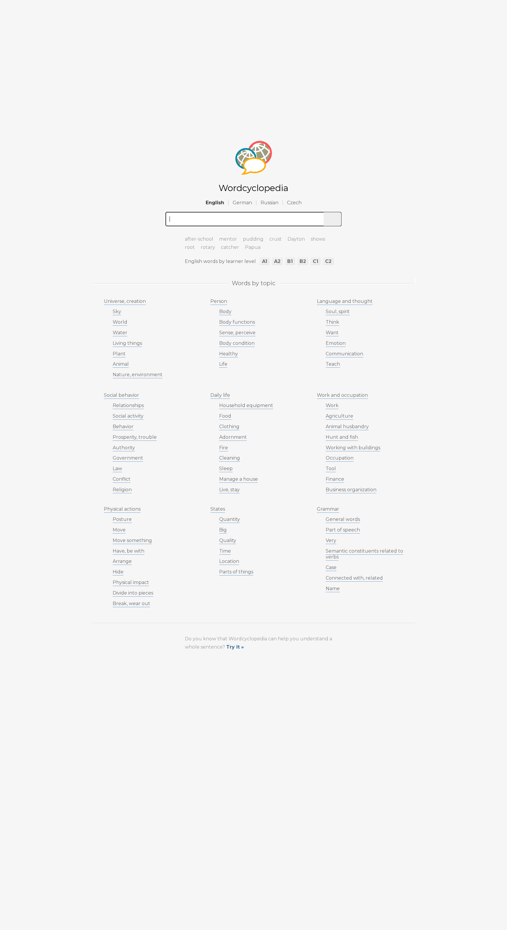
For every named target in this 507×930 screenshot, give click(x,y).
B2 (303, 261)
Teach (333, 364)
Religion (122, 489)
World (120, 322)
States (217, 509)
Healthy (228, 354)
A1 (264, 261)
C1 (315, 261)
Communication (344, 354)
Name (333, 588)
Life (223, 364)
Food (225, 416)
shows (318, 239)
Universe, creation (125, 301)
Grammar (328, 509)
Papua (253, 247)
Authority (124, 447)
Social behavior (121, 395)
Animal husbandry (347, 426)
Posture (122, 519)
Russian (269, 202)
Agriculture (339, 416)
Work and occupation (342, 395)
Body (225, 311)
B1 (290, 261)
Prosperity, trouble (135, 437)
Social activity (128, 416)
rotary (208, 247)
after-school (199, 239)
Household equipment (246, 405)
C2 (328, 261)
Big (223, 530)
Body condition (237, 343)
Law (117, 468)
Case (331, 567)
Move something (132, 540)
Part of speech (343, 530)
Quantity (229, 519)
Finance (335, 479)
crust (275, 239)
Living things (127, 343)
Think (332, 322)
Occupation (340, 458)
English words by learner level (220, 261)
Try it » (235, 647)
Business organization (351, 489)
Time (225, 551)
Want (332, 332)
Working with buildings (353, 447)
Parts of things (236, 572)
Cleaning (229, 458)
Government (128, 458)
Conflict (122, 479)
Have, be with (128, 551)
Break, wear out (131, 603)
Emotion (336, 343)
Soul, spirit (338, 311)
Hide (118, 572)
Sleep (226, 468)
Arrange (122, 561)
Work (332, 405)
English (215, 202)
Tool (331, 468)
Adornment (233, 437)
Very (331, 540)
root (190, 247)
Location (229, 561)
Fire (223, 447)
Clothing (229, 426)
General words (343, 519)
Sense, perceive (237, 332)
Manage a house (238, 479)
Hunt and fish (342, 437)
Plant (119, 354)
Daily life (220, 395)
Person (218, 301)
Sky (117, 311)
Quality (227, 540)
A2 (277, 261)
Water (120, 332)
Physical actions (122, 509)
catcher (230, 247)
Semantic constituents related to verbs (364, 554)
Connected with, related (354, 578)
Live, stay (229, 489)
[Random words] (171, 236)
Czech (294, 202)
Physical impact (131, 582)
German (242, 202)
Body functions (237, 322)
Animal (121, 364)
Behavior (123, 426)
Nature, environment (138, 374)
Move (119, 530)
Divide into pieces (133, 593)
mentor (228, 239)
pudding (253, 239)
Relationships (128, 405)
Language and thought (345, 301)
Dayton (296, 239)
